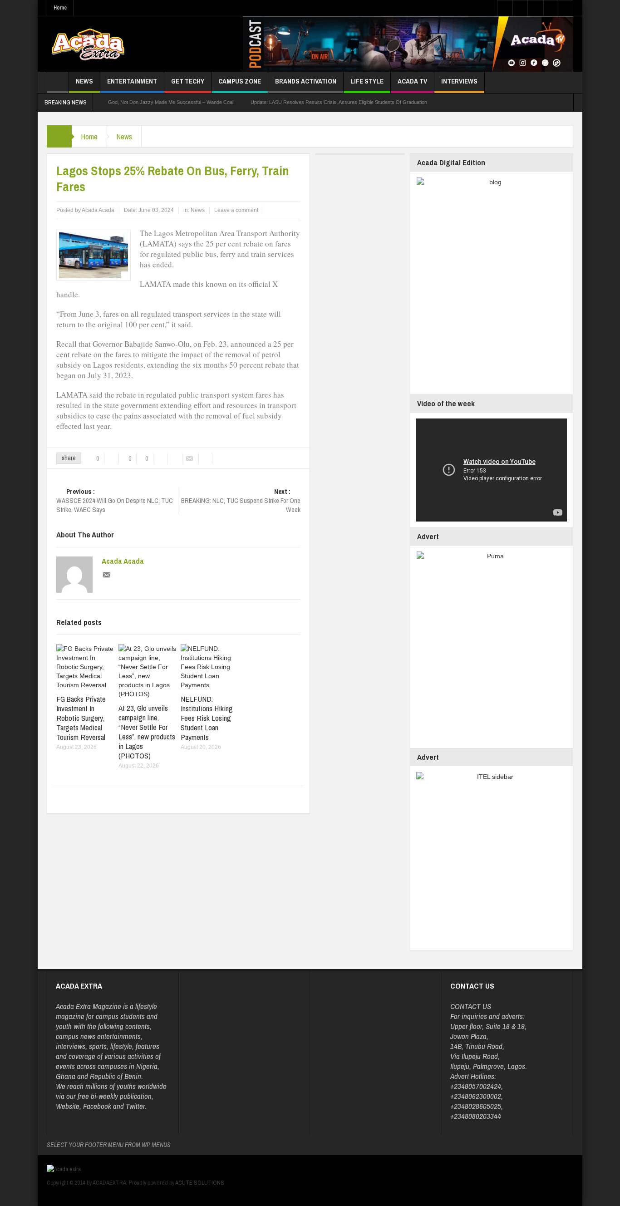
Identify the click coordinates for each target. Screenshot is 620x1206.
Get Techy (187, 81)
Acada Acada (123, 561)
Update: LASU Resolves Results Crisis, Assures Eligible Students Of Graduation (339, 102)
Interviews (459, 81)
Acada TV (412, 81)
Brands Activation (305, 81)
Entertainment (132, 81)
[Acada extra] (87, 44)
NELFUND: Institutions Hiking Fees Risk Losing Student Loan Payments (207, 718)
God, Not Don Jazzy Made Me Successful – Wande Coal (170, 102)
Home (60, 7)
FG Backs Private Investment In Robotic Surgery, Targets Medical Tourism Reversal (81, 718)
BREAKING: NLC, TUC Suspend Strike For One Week (240, 500)
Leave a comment (236, 210)
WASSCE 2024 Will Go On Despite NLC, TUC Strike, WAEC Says (114, 500)
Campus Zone (239, 81)
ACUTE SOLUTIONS (199, 1182)
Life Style (367, 81)
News (84, 81)
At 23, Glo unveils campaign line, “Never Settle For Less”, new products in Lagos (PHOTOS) (146, 732)
